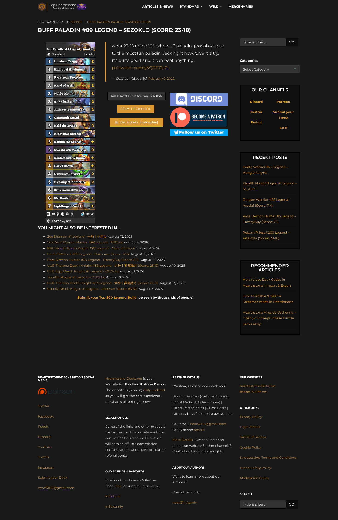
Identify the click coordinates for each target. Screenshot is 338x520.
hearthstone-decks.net (258, 386)
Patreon (283, 102)
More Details (182, 440)
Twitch (43, 457)
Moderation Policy (254, 478)
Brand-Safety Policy (255, 468)
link (118, 486)
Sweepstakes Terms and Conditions (268, 457)
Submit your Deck (52, 477)
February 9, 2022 (161, 78)
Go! (292, 42)
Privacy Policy (251, 417)
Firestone (112, 496)
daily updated (154, 390)
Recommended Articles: (270, 268)
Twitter (256, 112)
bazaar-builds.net (253, 392)
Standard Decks (138, 22)
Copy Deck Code (135, 109)
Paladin (117, 22)
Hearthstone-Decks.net (123, 378)
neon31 (76, 22)
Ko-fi (283, 128)
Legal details (250, 427)
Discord (256, 102)
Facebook (46, 416)
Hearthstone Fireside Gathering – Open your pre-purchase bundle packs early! (269, 318)
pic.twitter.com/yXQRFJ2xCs (141, 67)
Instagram (46, 467)
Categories (249, 61)
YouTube (45, 447)
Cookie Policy (250, 447)
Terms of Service (253, 437)
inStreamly (114, 506)
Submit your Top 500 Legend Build (107, 297)
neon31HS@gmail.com (56, 488)
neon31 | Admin (184, 502)
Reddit (256, 122)
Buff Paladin (99, 22)
